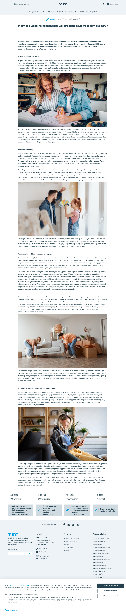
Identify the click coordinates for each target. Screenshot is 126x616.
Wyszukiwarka (12, 549)
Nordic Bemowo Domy (99, 565)
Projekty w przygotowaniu (71, 538)
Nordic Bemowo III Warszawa (101, 559)
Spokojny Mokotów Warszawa (101, 547)
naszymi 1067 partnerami (19, 585)
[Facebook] (64, 524)
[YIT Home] (63, 4)
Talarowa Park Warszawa (100, 541)
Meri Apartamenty (98, 577)
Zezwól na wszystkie (110, 585)
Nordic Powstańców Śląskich (101, 553)
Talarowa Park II (97, 544)
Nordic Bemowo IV (98, 562)
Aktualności (67, 544)
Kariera (66, 550)
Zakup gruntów (68, 547)
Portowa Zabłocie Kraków (100, 571)
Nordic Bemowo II (98, 556)
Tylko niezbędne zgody (111, 596)
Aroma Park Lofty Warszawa (101, 538)
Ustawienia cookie (110, 591)
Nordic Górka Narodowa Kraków (102, 568)
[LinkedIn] (68, 524)
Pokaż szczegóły (11, 610)
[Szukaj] (30, 553)
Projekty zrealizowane (70, 541)
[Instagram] (73, 524)
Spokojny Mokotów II (99, 550)
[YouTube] (77, 524)
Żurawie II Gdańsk (98, 574)
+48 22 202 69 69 (41, 558)
